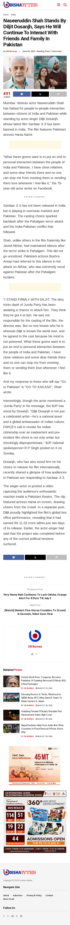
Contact (49, 895)
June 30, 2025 (28, 51)
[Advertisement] (35, 145)
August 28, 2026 (44, 705)
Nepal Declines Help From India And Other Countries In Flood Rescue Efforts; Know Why (42, 729)
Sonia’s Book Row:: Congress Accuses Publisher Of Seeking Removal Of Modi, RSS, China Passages (43, 680)
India (13, 15)
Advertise (17, 895)
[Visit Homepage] (20, 5)
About (6, 895)
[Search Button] (65, 5)
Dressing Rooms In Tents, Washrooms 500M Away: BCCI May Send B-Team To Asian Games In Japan (41, 698)
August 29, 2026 (44, 688)
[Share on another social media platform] (58, 94)
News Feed (8, 899)
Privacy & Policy (34, 895)
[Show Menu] (58, 5)
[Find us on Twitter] (8, 916)
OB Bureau (11, 51)
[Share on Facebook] (22, 94)
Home (6, 15)
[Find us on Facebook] (4, 916)
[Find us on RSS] (17, 916)
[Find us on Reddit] (21, 916)
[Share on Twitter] (40, 94)
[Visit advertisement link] (35, 766)
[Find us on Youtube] (12, 916)
